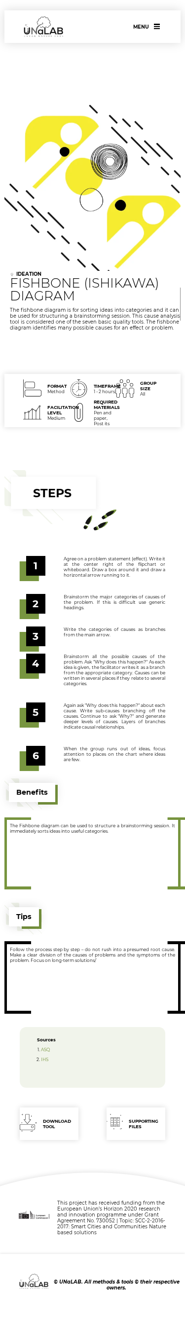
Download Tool (57, 1123)
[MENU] (157, 26)
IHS (44, 1059)
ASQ (45, 1049)
